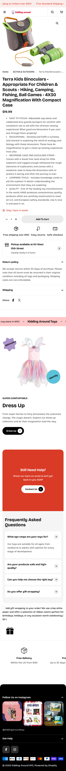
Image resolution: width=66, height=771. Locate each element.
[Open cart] (61, 12)
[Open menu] (4, 12)
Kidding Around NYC (23, 765)
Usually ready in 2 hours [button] (23, 252)
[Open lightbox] (57, 23)
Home (5, 71)
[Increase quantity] (17, 219)
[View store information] (59, 248)
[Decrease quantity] (5, 219)
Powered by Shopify (46, 765)
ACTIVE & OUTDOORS (23, 71)
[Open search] (52, 12)
